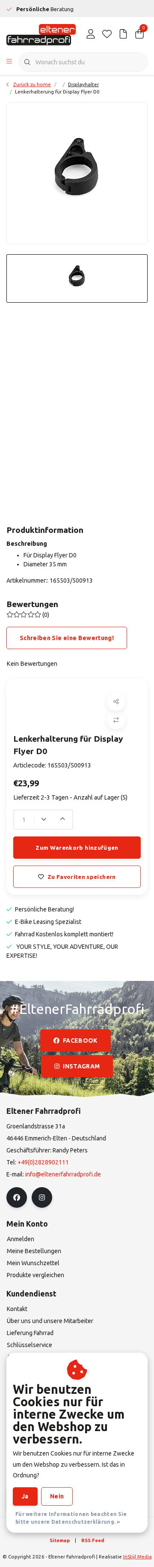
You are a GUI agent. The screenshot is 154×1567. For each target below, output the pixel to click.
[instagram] (42, 1197)
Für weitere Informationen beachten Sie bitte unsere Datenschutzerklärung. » (71, 1518)
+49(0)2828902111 (43, 1162)
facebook (80, 1040)
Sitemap (60, 1540)
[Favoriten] (107, 34)
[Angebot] (123, 34)
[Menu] (9, 62)
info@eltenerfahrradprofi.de (63, 1174)
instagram (81, 1066)
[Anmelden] (91, 34)
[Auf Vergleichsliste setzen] (116, 720)
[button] (116, 701)
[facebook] (16, 1197)
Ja (25, 1496)
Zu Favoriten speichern (81, 876)
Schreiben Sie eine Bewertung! (67, 638)
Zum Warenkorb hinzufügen (77, 847)
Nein (57, 1496)
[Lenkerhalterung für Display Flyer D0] (77, 173)
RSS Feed (92, 1540)
